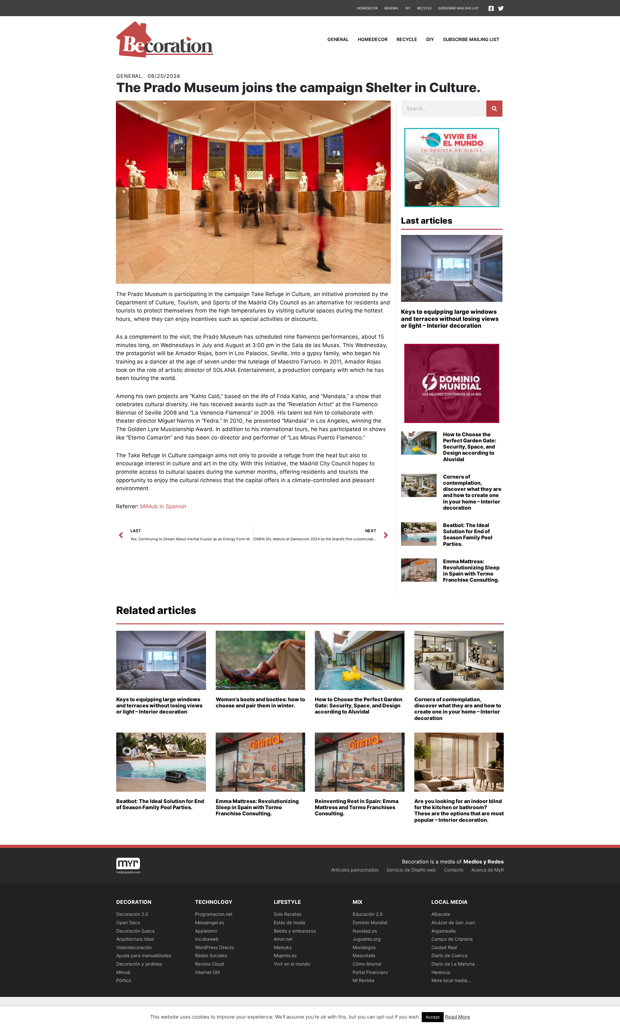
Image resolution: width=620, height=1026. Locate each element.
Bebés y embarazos (295, 931)
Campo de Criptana (452, 939)
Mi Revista (363, 980)
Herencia (440, 972)
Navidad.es (365, 931)
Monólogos (364, 947)
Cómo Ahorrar (367, 964)
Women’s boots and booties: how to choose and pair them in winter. (260, 702)
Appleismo (206, 931)
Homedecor (367, 8)
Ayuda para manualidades (143, 955)
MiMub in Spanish (163, 506)
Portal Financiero (370, 972)
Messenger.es (209, 922)
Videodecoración (134, 947)
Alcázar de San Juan (453, 922)
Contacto (453, 870)
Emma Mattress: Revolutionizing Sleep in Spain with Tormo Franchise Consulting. (471, 570)
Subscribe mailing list (458, 8)
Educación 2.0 (368, 914)
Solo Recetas (287, 914)
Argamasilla (443, 931)
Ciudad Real (444, 947)
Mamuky (283, 947)
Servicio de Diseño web (411, 870)
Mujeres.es (285, 955)
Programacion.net (213, 914)
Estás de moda (289, 922)
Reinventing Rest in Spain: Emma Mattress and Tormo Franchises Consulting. (356, 807)
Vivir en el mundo (292, 964)
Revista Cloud (209, 964)
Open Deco (128, 922)
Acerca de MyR (487, 870)
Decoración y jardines (139, 964)
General (391, 8)
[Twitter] (501, 8)
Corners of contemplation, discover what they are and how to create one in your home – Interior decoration (472, 492)
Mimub (123, 972)
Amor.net (283, 939)
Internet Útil (207, 972)
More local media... (451, 980)
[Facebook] (491, 8)
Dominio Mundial (370, 922)
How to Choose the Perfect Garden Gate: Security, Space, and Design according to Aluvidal (469, 446)
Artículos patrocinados (354, 870)
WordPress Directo (214, 947)
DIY (408, 8)
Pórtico (123, 980)
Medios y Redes (483, 861)
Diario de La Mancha (453, 964)
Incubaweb (207, 939)
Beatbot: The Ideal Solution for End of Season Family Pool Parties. (467, 534)
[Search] (494, 108)
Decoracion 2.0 (132, 914)
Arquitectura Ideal (135, 939)
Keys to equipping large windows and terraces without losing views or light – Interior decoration (450, 318)
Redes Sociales (211, 955)
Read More (457, 1017)
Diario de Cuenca (449, 955)
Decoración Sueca (135, 931)
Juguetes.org (367, 939)
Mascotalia (364, 955)
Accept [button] (433, 1017)
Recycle (424, 8)
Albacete (440, 914)
